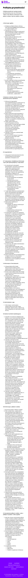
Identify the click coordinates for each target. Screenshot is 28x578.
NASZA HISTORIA (9, 567)
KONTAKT (14, 569)
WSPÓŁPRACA (20, 567)
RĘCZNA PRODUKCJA (14, 565)
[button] (25, 2)
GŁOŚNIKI (16, 563)
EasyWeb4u (20, 576)
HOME (10, 563)
